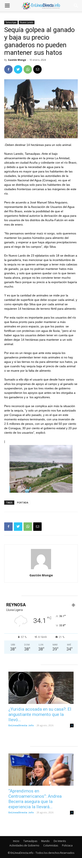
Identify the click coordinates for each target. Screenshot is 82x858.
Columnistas (50, 845)
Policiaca (67, 845)
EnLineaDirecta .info (21, 725)
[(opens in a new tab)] (41, 688)
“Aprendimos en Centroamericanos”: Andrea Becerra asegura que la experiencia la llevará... (35, 798)
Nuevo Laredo (26, 22)
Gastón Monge (17, 59)
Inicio (16, 841)
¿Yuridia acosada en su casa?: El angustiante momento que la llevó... (39, 714)
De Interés (60, 841)
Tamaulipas (10, 22)
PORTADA (22, 502)
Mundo (45, 841)
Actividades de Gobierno (24, 845)
